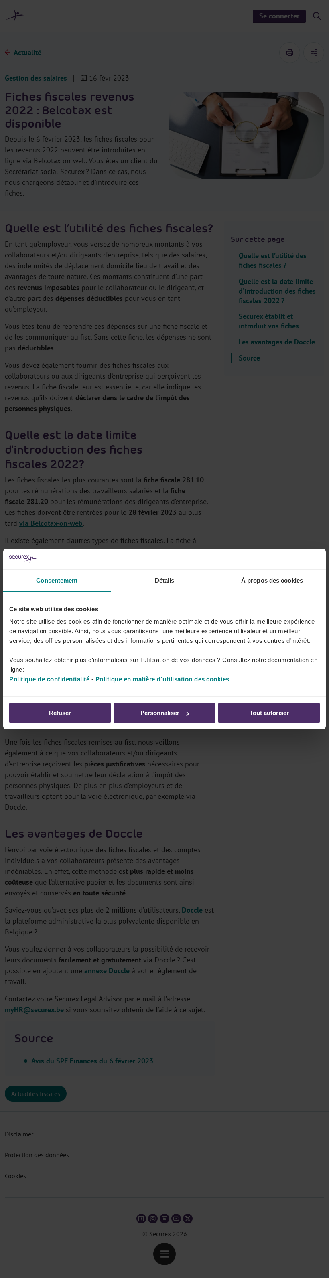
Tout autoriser (269, 712)
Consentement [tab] (56, 580)
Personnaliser (159, 712)
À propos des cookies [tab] (272, 580)
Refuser (60, 712)
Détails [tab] (165, 580)
